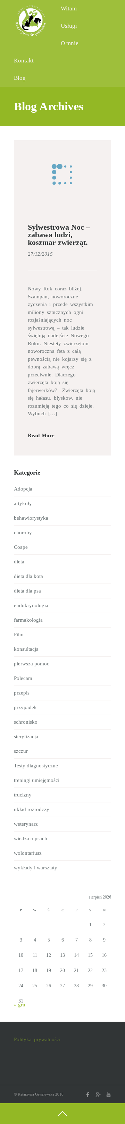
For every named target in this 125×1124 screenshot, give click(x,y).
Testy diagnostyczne (36, 765)
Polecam (23, 678)
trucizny (23, 795)
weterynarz (26, 824)
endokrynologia (31, 605)
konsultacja (26, 649)
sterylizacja (26, 736)
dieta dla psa (27, 591)
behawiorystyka (31, 518)
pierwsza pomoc (31, 663)
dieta (19, 561)
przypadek (25, 707)
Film (19, 634)
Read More (41, 435)
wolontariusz (28, 853)
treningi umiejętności (36, 780)
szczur (21, 751)
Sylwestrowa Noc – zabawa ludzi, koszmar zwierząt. (59, 235)
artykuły (23, 503)
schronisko (26, 722)
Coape (21, 547)
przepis (22, 693)
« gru (19, 1004)
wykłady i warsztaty (35, 867)
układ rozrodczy (31, 809)
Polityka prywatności (37, 1039)
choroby (23, 532)
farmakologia (28, 620)
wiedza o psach (30, 838)
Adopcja (23, 489)
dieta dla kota (28, 576)
